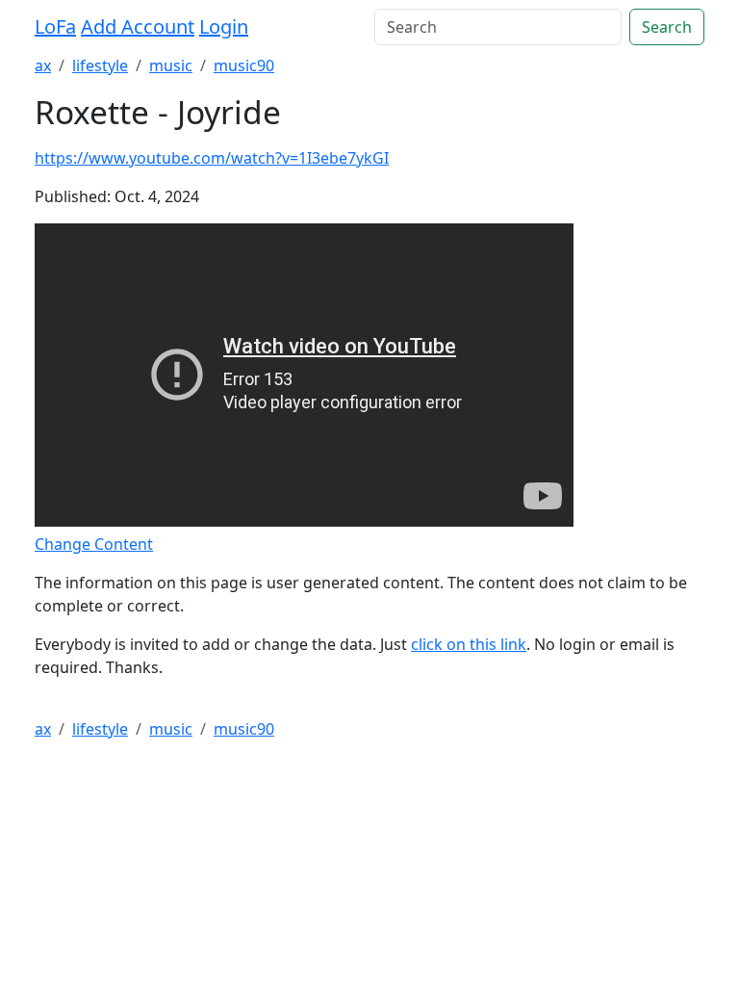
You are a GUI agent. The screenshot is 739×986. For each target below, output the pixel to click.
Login (223, 26)
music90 (244, 65)
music (170, 65)
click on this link (468, 644)
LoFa (55, 26)
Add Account (137, 26)
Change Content (94, 544)
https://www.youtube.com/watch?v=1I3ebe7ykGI (212, 158)
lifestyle (100, 65)
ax (43, 65)
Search (667, 27)
